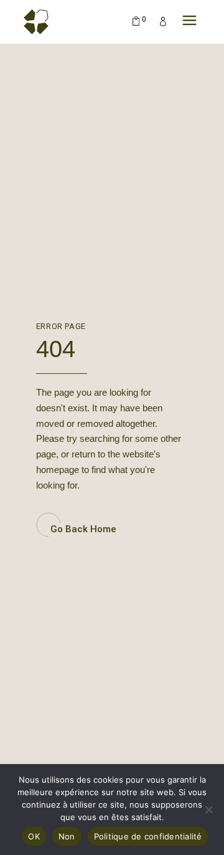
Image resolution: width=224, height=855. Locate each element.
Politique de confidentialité (148, 836)
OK (34, 836)
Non (66, 836)
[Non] (208, 809)
